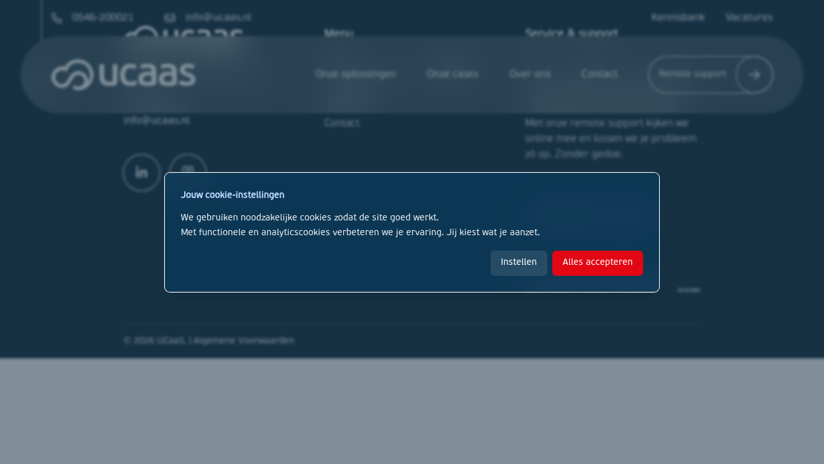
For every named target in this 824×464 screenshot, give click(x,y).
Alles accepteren (598, 262)
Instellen (519, 262)
